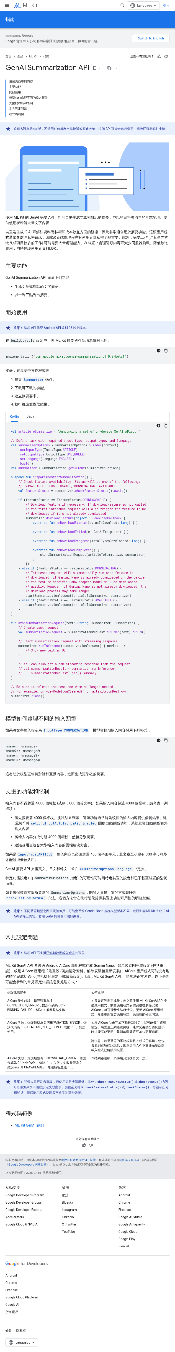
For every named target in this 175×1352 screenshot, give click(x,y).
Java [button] (30, 416)
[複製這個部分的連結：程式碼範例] (37, 1114)
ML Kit (30, 5)
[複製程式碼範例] (166, 350)
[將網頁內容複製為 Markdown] (109, 68)
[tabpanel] (87, 563)
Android (124, 1195)
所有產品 (11, 1312)
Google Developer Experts (23, 1210)
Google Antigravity (131, 1224)
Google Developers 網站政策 (27, 1164)
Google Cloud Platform (21, 1297)
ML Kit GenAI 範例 (29, 1125)
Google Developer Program (24, 1195)
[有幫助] (159, 56)
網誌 (65, 1195)
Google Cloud (127, 1231)
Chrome (124, 1202)
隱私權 (21, 1330)
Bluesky (67, 1202)
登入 (166, 5)
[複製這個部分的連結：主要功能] (31, 266)
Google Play (126, 1239)
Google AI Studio (130, 1217)
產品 (20, 56)
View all (123, 1246)
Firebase (124, 1210)
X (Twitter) (69, 1224)
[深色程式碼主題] (158, 350)
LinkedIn (68, 1217)
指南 (10, 19)
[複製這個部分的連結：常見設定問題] (42, 938)
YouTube (68, 1231)
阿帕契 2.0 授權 (129, 1160)
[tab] (14, 416)
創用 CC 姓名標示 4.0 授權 (79, 1160)
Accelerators (14, 1217)
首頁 (8, 56)
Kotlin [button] (14, 416)
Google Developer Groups (23, 1202)
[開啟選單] (7, 5)
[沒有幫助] (166, 56)
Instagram (69, 1210)
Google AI (12, 1304)
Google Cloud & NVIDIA (21, 1224)
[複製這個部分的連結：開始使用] (31, 312)
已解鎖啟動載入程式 (60, 953)
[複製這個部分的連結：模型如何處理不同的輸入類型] (81, 719)
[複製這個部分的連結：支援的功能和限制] (53, 792)
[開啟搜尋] (122, 5)
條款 (8, 1330)
